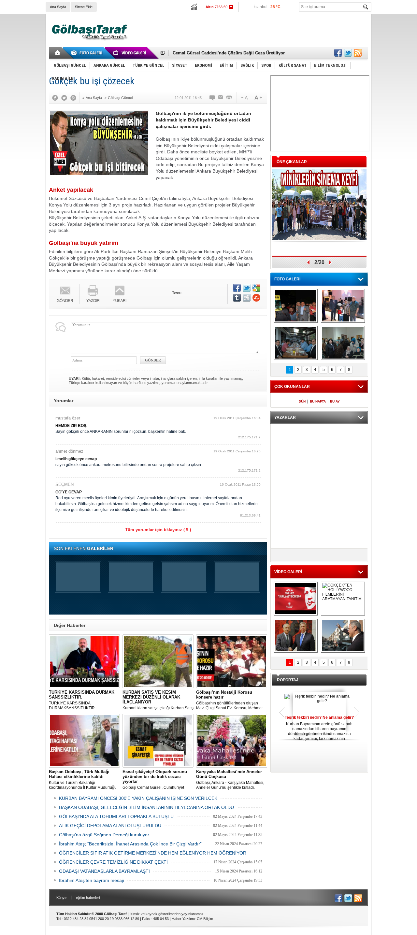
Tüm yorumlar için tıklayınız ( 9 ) (158, 529)
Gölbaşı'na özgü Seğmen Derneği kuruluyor (104, 834)
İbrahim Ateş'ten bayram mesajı (91, 880)
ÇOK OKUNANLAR (292, 386)
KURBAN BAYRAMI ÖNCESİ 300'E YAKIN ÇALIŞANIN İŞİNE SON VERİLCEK (138, 798)
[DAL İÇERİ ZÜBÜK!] (296, 636)
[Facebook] (56, 98)
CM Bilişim (205, 919)
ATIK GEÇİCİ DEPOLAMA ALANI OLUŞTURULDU (110, 825)
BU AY (335, 401)
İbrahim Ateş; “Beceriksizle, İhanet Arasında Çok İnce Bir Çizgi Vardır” (130, 843)
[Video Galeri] (130, 53)
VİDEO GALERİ (288, 572)
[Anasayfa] (58, 53)
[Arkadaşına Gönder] (221, 98)
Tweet (177, 292)
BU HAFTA (318, 401)
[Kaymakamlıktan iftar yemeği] (343, 306)
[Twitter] (65, 98)
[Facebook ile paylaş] (338, 53)
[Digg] (247, 298)
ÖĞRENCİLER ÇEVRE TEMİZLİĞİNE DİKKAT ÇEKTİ (113, 862)
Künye (61, 898)
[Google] (74, 98)
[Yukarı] (119, 294)
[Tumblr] (237, 298)
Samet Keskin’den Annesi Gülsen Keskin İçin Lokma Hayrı (232, 52)
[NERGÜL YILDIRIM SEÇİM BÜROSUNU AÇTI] (343, 343)
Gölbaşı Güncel (120, 98)
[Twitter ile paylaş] (348, 53)
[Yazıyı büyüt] (258, 98)
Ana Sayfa (58, 7)
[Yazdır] (229, 98)
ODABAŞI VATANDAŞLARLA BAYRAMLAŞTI (104, 871)
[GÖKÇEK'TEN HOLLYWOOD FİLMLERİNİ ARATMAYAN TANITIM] (343, 599)
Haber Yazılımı (183, 919)
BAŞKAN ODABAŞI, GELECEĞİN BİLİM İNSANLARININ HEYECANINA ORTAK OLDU (146, 807)
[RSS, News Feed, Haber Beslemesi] (358, 53)
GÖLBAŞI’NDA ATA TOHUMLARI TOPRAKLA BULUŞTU (116, 816)
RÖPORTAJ (287, 680)
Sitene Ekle (84, 7)
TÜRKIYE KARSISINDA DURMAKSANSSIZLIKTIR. (81, 700)
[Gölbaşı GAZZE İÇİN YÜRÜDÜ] (296, 306)
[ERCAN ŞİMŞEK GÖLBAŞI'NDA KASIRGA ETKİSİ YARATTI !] (343, 636)
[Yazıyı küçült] (244, 98)
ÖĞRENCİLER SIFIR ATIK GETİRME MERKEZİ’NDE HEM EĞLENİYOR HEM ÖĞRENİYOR (152, 853)
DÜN (302, 401)
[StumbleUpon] (256, 298)
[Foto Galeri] (88, 53)
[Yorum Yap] (212, 98)
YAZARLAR (285, 417)
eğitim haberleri (88, 898)
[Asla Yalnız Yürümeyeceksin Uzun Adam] (296, 599)
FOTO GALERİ (287, 279)
